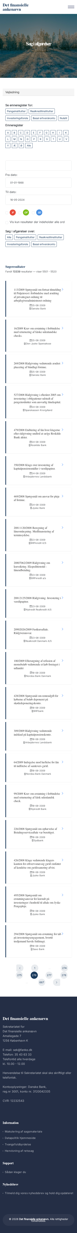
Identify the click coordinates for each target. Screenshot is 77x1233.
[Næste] (56, 982)
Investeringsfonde (17, 118)
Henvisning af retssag (19, 1150)
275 (19, 975)
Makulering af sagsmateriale (23, 1131)
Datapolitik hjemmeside (20, 1138)
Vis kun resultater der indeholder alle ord (37, 221)
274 (64, 967)
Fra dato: (11, 174)
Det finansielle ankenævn (16, 7)
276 (34, 975)
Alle (29, 145)
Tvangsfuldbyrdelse (18, 1144)
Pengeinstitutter (16, 111)
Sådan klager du (15, 1172)
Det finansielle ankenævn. (34, 1219)
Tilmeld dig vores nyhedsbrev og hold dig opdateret (39, 1193)
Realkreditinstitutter (41, 111)
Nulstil (63, 118)
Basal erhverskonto (44, 118)
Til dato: (10, 192)
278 (64, 975)
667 (41, 982)
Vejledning (12, 92)
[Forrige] (19, 968)
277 (49, 975)
